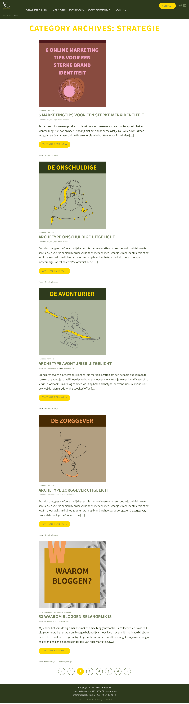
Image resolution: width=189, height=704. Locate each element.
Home (4, 15)
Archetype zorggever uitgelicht (74, 490)
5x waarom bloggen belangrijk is (75, 616)
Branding (42, 110)
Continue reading (54, 144)
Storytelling (58, 612)
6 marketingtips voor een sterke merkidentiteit (91, 115)
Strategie (10, 15)
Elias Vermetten (68, 368)
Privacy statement (103, 699)
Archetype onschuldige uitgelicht (77, 237)
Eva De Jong (64, 120)
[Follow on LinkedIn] (184, 5)
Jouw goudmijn (99, 9)
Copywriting (43, 612)
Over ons (59, 9)
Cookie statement (85, 699)
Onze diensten (36, 9)
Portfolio (76, 9)
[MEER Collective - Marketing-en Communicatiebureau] (12, 6)
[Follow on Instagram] (180, 5)
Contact (122, 9)
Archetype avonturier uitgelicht (75, 363)
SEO (50, 612)
